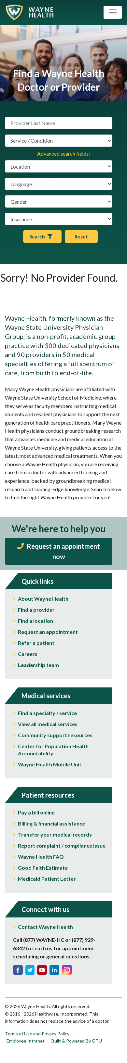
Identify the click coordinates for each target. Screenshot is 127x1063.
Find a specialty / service (47, 713)
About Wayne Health (43, 599)
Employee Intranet (26, 1041)
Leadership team (38, 665)
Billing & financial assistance (51, 823)
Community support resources (55, 735)
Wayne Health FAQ (41, 856)
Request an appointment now (62, 551)
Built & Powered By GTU (76, 1041)
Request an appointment (48, 632)
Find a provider (36, 610)
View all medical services (48, 724)
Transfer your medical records (55, 834)
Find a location (35, 621)
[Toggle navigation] (113, 12)
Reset (81, 236)
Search (37, 236)
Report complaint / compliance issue (62, 845)
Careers (27, 654)
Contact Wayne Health (45, 927)
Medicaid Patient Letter (47, 879)
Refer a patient (36, 643)
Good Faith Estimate (43, 867)
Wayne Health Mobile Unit (49, 764)
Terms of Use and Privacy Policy (37, 1033)
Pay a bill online (36, 812)
